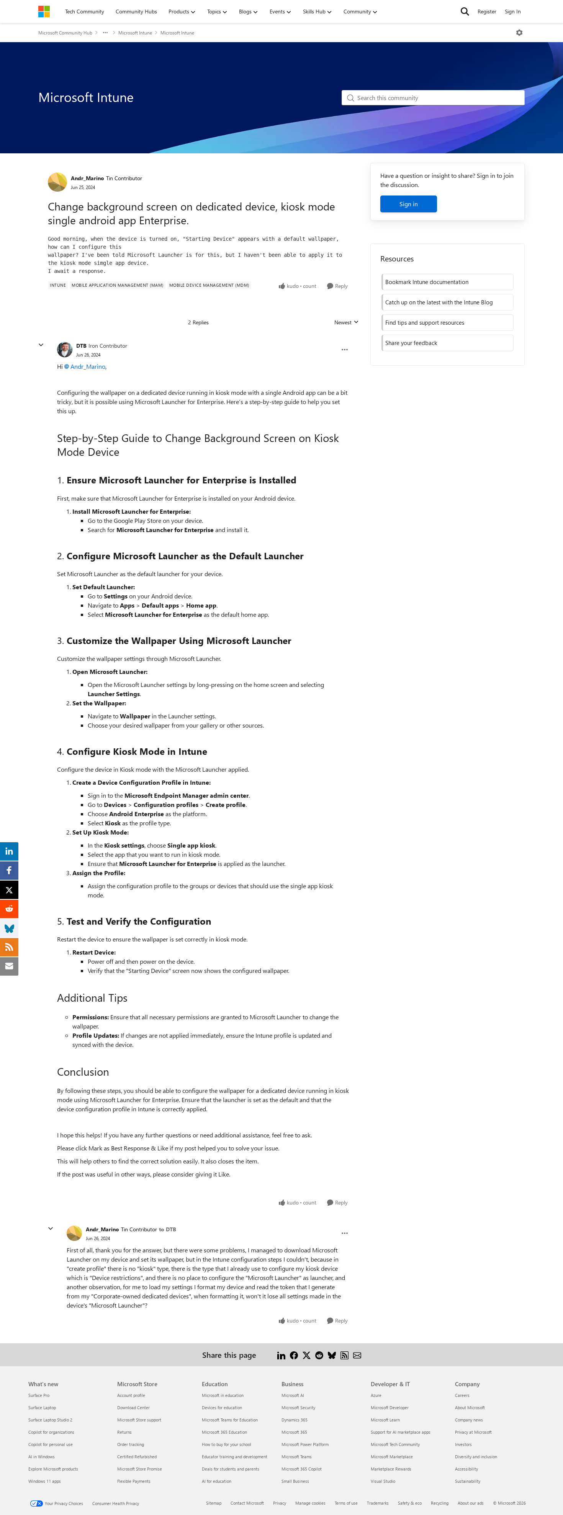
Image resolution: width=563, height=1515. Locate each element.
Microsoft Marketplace (392, 1456)
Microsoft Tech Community (395, 1444)
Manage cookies (310, 1503)
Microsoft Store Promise (139, 1469)
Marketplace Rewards (391, 1469)
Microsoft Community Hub (65, 33)
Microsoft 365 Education (224, 1432)
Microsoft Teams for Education (230, 1420)
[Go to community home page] (44, 11)
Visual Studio (383, 1481)
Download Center (133, 1407)
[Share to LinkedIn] (281, 1355)
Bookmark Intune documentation (426, 282)
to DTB (167, 1229)
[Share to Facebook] (294, 1355)
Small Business (295, 1481)
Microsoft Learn (385, 1420)
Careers (462, 1395)
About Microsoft (470, 1407)
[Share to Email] (357, 1355)
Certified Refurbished (137, 1456)
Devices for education (222, 1407)
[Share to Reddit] (319, 1355)
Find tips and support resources (424, 322)
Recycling (439, 1503)
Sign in (408, 204)
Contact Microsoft (247, 1503)
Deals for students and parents (230, 1469)
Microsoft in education (223, 1395)
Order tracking (130, 1444)
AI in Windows (41, 1456)
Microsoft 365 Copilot (302, 1469)
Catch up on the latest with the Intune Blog (439, 302)
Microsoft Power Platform (305, 1444)
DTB (81, 345)
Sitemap (213, 1503)
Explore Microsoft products (53, 1469)
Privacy (279, 1503)
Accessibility (466, 1469)
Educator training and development (234, 1456)
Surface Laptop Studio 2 (50, 1420)
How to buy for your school (226, 1444)
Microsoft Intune (135, 33)
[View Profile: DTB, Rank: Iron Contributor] (64, 349)
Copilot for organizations (51, 1432)
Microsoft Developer (390, 1407)
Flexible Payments (134, 1481)
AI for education (216, 1481)
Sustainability (467, 1481)
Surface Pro (38, 1395)
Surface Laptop (42, 1407)
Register (487, 11)
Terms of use (346, 1503)
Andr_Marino (87, 178)
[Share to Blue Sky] (332, 1355)
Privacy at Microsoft (473, 1432)
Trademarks (378, 1503)
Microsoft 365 (294, 1432)
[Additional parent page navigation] (105, 32)
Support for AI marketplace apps (400, 1432)
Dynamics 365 (295, 1420)
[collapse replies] (41, 345)
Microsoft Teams (297, 1456)
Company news (469, 1420)
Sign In (513, 11)
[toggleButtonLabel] (519, 32)
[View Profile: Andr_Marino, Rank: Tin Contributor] (57, 182)
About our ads (471, 1503)
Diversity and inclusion (476, 1456)
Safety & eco (410, 1503)
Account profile (131, 1395)
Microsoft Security (298, 1407)
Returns (124, 1432)
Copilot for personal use (50, 1444)
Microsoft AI (293, 1395)
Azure (376, 1395)
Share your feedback (411, 343)
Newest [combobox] (346, 322)
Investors (463, 1444)
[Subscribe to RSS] (344, 1355)
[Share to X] (307, 1355)
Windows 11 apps (44, 1481)
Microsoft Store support (139, 1420)
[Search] (465, 11)
